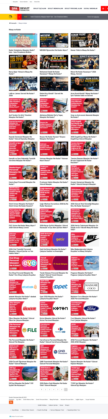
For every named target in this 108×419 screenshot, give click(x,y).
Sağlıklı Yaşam (79, 399)
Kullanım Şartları (53, 405)
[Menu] (103, 8)
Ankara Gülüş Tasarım (28, 410)
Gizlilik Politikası (42, 405)
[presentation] (15, 17)
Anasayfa (11, 399)
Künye (61, 405)
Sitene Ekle (37, 1)
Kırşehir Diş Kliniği (42, 410)
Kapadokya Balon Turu (74, 410)
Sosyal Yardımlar (90, 8)
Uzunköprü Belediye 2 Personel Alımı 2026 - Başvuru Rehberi (48, 17)
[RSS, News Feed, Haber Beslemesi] (11, 402)
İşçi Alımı (18, 399)
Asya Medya (15, 410)
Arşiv (31, 1)
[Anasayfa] (10, 1)
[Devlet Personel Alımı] (19, 8)
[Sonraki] (65, 389)
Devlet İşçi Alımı (39, 8)
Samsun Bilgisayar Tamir (57, 410)
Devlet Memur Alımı (55, 8)
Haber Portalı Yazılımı (17, 416)
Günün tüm (93, 17)
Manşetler (15, 1)
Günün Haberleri (24, 1)
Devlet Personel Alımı (73, 8)
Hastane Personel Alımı (67, 399)
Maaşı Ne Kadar (54, 399)
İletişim (67, 405)
